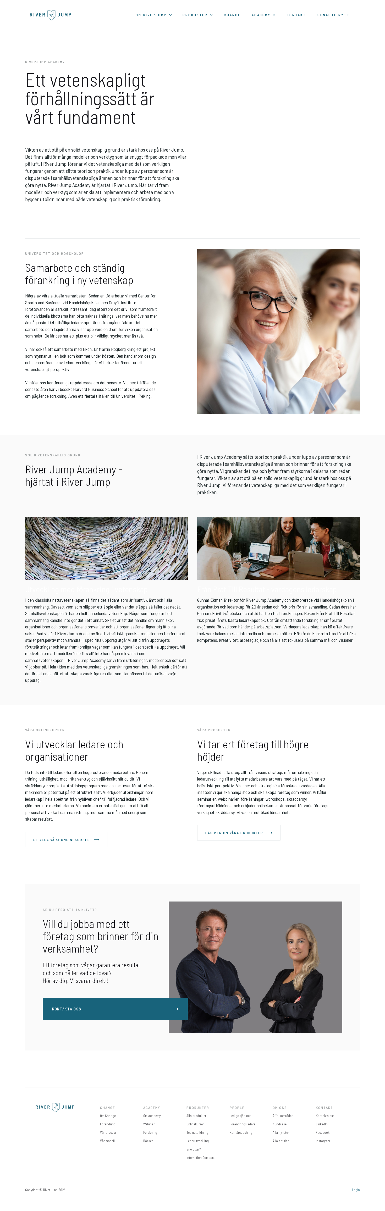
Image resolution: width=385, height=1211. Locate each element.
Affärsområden (283, 1116)
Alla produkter (196, 1116)
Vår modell (107, 1141)
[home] (51, 15)
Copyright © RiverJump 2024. (45, 1190)
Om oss (280, 1107)
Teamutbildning (197, 1132)
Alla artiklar (281, 1141)
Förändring (108, 1124)
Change (232, 15)
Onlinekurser (195, 1124)
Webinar (149, 1124)
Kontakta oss (325, 1116)
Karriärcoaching (241, 1132)
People (237, 1107)
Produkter (197, 1107)
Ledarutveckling (197, 1141)
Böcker (148, 1141)
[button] (153, 14)
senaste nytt (333, 15)
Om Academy (152, 1116)
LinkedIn (322, 1124)
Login (356, 1190)
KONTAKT (296, 15)
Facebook (322, 1132)
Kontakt (324, 1107)
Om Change (108, 1116)
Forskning (150, 1132)
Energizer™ (193, 1149)
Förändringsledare (242, 1124)
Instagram (323, 1141)
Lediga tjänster (240, 1116)
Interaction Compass (200, 1157)
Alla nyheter (281, 1132)
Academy (151, 1107)
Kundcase (280, 1124)
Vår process (108, 1132)
